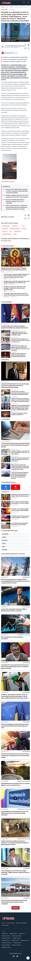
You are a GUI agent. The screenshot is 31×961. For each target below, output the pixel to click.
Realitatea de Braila (16, 938)
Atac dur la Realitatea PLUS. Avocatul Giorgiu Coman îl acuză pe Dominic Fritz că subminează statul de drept (15, 385)
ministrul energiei (15, 228)
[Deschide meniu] (28, 2)
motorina (4, 231)
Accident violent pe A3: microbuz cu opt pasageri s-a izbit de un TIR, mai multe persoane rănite (15, 288)
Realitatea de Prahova (16, 945)
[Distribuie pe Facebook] (28, 45)
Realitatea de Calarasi (6, 947)
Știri (7, 7)
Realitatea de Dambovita (7, 942)
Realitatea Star (22, 933)
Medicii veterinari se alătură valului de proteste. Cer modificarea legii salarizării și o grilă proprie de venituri (15, 842)
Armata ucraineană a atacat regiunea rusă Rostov (19, 413)
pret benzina (17, 231)
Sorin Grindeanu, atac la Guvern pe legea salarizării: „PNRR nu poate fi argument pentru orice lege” (15, 872)
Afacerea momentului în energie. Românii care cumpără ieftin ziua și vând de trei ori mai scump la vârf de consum (15, 581)
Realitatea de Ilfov (15, 940)
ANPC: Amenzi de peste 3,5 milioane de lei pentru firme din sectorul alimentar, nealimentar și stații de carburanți (17, 207)
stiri (23, 226)
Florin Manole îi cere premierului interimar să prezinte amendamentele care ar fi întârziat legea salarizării (15, 666)
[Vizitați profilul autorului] (2, 46)
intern (15, 234)
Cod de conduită (5, 925)
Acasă (4, 7)
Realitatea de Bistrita (6, 945)
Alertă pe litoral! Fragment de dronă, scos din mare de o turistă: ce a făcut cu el (20, 340)
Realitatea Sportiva (13, 933)
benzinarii (14, 226)
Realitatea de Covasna (6, 938)
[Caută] (24, 2)
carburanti (5, 228)
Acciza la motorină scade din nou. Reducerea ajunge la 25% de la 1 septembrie (15, 201)
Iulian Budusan (26, 577)
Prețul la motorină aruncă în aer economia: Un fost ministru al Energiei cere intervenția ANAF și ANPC (15, 755)
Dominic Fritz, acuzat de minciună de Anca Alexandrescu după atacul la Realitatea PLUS (20, 393)
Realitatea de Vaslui (25, 940)
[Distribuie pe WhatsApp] (25, 48)
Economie (11, 7)
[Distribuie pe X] (28, 48)
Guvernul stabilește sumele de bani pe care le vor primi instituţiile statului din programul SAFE (15, 725)
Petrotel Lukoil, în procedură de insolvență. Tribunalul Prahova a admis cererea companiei (14, 902)
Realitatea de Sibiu (17, 942)
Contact (3, 923)
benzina (24, 228)
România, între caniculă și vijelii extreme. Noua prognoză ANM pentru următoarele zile (17, 282)
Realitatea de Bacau (6, 940)
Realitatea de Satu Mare (16, 935)
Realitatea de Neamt (6, 935)
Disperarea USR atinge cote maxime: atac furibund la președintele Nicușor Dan (18, 355)
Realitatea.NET (5, 933)
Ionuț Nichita (26, 868)
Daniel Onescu (26, 606)
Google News (7, 240)
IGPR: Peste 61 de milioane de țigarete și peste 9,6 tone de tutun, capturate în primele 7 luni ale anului (20, 348)
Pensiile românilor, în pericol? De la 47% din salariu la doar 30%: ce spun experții (17, 196)
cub (11, 231)
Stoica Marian (26, 662)
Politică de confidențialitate (21, 923)
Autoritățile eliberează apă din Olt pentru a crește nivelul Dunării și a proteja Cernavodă (16, 294)
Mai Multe (15, 907)
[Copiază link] (25, 45)
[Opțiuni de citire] (28, 958)
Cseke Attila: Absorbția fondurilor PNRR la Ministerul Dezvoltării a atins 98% (14, 610)
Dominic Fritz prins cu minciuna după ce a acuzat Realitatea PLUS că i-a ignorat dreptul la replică (20, 400)
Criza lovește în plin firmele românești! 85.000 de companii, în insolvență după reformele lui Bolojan (17, 190)
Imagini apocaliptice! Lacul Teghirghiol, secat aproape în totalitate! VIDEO (19, 333)
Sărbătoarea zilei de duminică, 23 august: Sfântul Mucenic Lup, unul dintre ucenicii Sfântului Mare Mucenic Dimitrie (14, 269)
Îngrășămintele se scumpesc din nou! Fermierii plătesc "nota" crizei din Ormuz (15, 784)
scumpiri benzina (6, 234)
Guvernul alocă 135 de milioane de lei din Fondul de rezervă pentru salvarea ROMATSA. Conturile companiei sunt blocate (19, 475)
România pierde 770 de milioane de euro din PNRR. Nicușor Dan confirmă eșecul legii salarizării (14, 813)
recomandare (5, 226)
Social (2, 271)
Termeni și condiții (10, 923)
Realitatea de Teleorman (17, 46)
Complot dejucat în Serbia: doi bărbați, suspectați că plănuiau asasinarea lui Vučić (14, 327)
